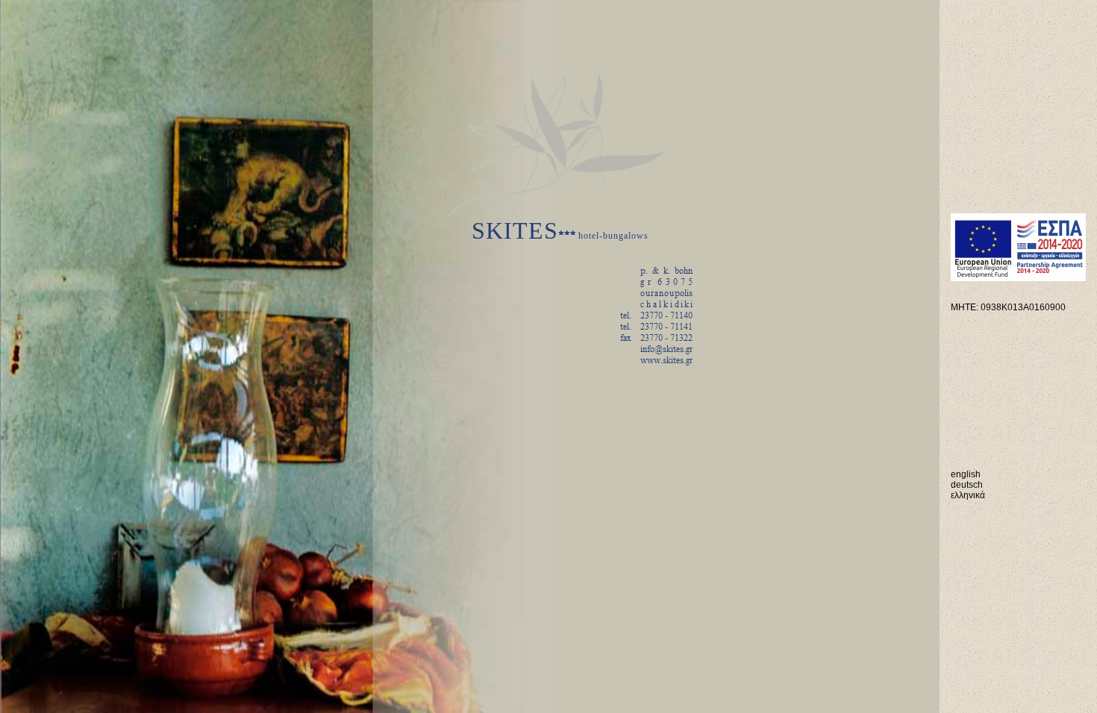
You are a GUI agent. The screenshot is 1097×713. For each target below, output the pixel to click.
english (966, 474)
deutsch (967, 485)
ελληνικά (968, 495)
